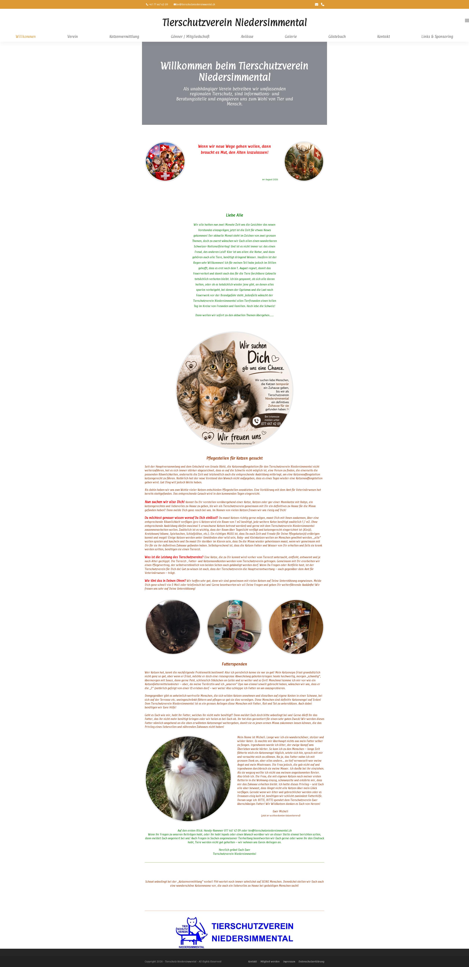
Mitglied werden (270, 961)
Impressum (289, 961)
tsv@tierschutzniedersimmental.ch (195, 4)
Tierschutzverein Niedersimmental (234, 22)
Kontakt (252, 961)
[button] (467, 20)
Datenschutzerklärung (311, 961)
